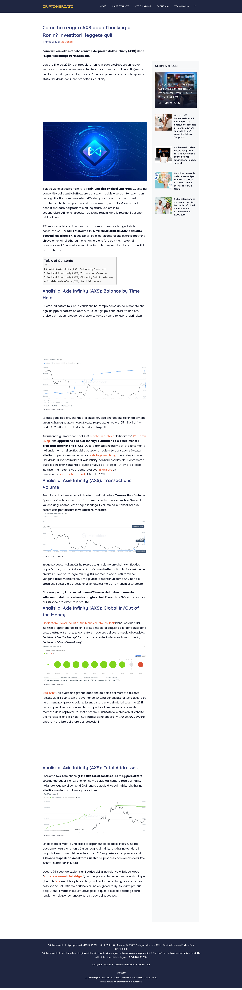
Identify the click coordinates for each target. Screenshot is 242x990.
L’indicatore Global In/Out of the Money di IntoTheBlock (79, 623)
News (103, 6)
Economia (163, 6)
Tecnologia (181, 6)
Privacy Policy (107, 981)
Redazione (136, 981)
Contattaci (144, 964)
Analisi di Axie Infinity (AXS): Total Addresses (74, 281)
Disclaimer (123, 981)
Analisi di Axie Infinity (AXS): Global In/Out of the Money (80, 277)
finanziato (105, 470)
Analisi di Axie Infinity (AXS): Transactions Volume (76, 273)
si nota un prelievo (102, 436)
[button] (195, 6)
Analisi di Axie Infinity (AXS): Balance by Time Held (76, 269)
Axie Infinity (50, 693)
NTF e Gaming (143, 6)
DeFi (57, 881)
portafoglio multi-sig (102, 455)
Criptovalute (120, 6)
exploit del (63, 876)
